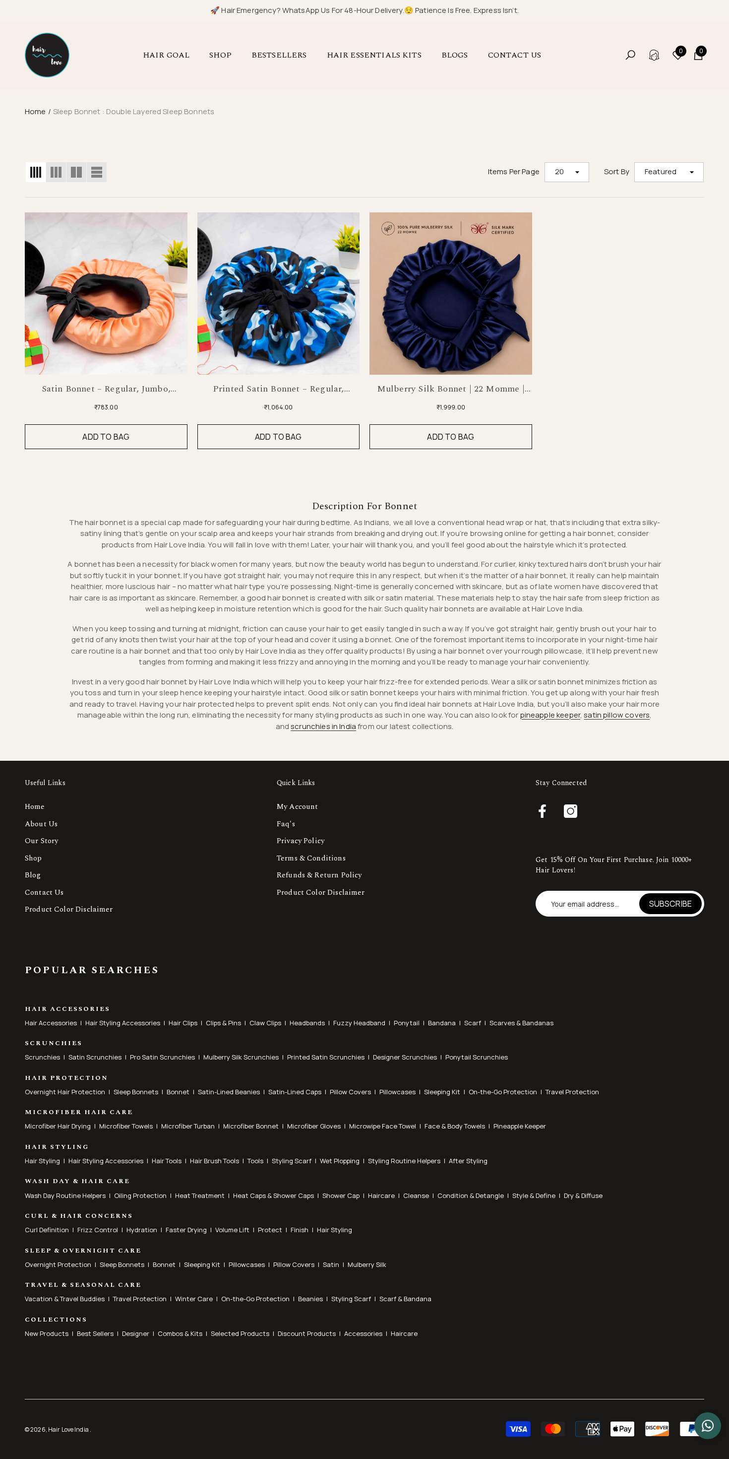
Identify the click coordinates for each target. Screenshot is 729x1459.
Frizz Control (97, 1229)
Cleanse (416, 1195)
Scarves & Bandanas (521, 1022)
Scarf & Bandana (405, 1298)
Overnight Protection (58, 1264)
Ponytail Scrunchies (476, 1057)
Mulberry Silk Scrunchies (241, 1057)
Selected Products (240, 1333)
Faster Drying (186, 1229)
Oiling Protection (140, 1195)
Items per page (514, 171)
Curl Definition (47, 1229)
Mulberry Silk (367, 1264)
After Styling (468, 1160)
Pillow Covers (350, 1091)
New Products (46, 1333)
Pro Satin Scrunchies (162, 1057)
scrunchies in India (323, 726)
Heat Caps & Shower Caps (273, 1195)
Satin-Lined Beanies (229, 1091)
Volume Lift (232, 1229)
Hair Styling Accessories (122, 1022)
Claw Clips (265, 1022)
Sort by (616, 171)
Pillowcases (397, 1091)
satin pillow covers (617, 715)
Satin (331, 1264)
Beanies (310, 1298)
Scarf (472, 1022)
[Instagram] (570, 811)
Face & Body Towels (455, 1126)
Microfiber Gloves (314, 1126)
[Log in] (654, 55)
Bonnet (178, 1091)
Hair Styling (42, 1160)
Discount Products (307, 1333)
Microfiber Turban (188, 1126)
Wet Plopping (340, 1160)
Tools (255, 1160)
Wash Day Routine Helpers (65, 1195)
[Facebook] (542, 811)
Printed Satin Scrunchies (325, 1057)
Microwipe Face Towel (382, 1126)
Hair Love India (69, 1429)
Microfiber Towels (126, 1126)
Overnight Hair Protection (65, 1091)
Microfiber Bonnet (251, 1126)
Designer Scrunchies (405, 1057)
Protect (270, 1229)
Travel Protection (572, 1091)
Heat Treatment (200, 1195)
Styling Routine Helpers (404, 1160)
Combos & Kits (180, 1333)
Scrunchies (42, 1057)
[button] (171, 55)
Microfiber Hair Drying (58, 1126)
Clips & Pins (223, 1022)
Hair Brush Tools (214, 1160)
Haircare (381, 1195)
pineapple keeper (550, 715)
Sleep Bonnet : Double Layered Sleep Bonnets (133, 111)
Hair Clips (183, 1022)
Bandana (442, 1022)
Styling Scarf (291, 1160)
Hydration (141, 1229)
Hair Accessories (51, 1022)
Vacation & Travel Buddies (65, 1298)
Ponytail (407, 1022)
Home (35, 111)
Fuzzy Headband (359, 1022)
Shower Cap (341, 1195)
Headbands (307, 1022)
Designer (135, 1333)
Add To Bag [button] (105, 436)
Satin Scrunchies (95, 1057)
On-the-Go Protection (503, 1091)
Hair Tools (167, 1160)
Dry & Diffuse (583, 1195)
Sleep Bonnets (136, 1091)
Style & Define (533, 1195)
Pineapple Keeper (519, 1126)
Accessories (363, 1333)
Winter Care (194, 1298)
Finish (299, 1229)
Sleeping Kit (442, 1091)
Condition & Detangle (470, 1195)
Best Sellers (95, 1333)
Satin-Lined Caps (294, 1091)
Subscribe (670, 903)
